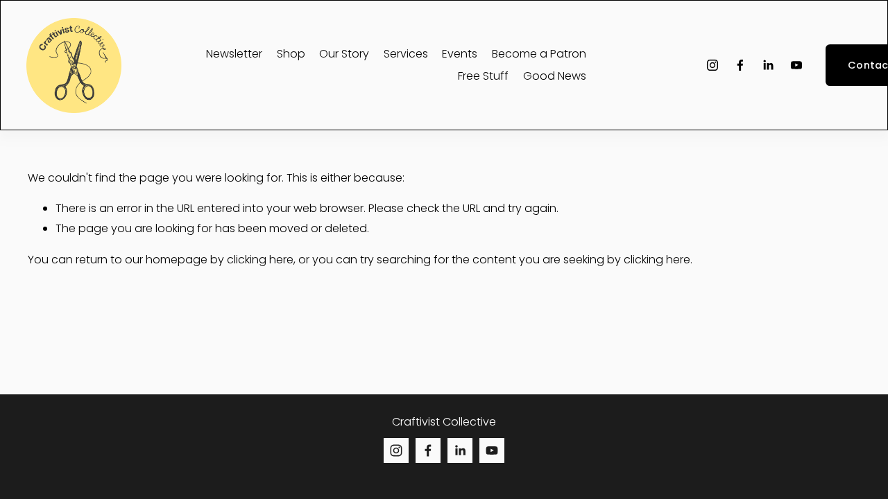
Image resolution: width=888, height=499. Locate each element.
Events (459, 54)
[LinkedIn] (768, 65)
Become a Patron (539, 54)
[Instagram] (712, 65)
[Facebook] (740, 65)
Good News (554, 76)
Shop (291, 54)
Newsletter (234, 54)
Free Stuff (483, 76)
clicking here (260, 260)
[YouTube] (796, 65)
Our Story (344, 54)
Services (406, 54)
